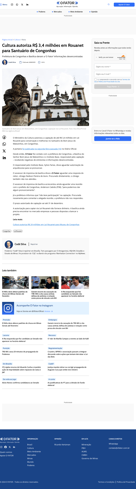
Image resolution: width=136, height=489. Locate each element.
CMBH (84, 455)
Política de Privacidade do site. (109, 82)
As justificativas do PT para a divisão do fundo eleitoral (66, 384)
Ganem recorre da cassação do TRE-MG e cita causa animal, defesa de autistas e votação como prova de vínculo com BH (67, 325)
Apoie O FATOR (6, 455)
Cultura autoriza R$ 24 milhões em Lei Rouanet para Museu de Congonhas (46, 224)
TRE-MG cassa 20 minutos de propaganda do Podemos (20, 352)
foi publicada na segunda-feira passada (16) (41, 149)
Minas (30, 458)
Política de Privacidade (126, 482)
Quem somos (6, 452)
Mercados (58, 12)
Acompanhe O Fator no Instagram (35, 305)
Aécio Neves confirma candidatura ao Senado (20, 383)
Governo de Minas (90, 458)
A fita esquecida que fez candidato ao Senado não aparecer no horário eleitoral (22, 340)
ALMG (84, 451)
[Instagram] (12, 4)
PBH (83, 448)
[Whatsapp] (17, 4)
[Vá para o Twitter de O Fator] (9, 447)
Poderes (42, 12)
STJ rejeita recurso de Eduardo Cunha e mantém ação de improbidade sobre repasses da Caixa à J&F (21, 369)
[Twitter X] (22, 4)
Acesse (47, 311)
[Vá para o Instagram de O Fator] (1, 447)
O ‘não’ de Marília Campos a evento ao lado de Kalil (68, 339)
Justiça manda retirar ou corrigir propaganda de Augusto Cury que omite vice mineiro (67, 368)
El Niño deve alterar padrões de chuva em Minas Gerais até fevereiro (21, 324)
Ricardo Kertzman (62, 444)
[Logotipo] (67, 5)
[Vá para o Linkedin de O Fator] (14, 447)
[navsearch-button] (108, 4)
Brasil (29, 444)
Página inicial (7, 39)
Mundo (30, 462)
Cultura (17, 39)
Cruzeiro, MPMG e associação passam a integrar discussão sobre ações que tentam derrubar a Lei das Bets (68, 354)
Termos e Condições (106, 482)
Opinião (94, 12)
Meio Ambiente (76, 12)
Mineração (86, 444)
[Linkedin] (27, 4)
